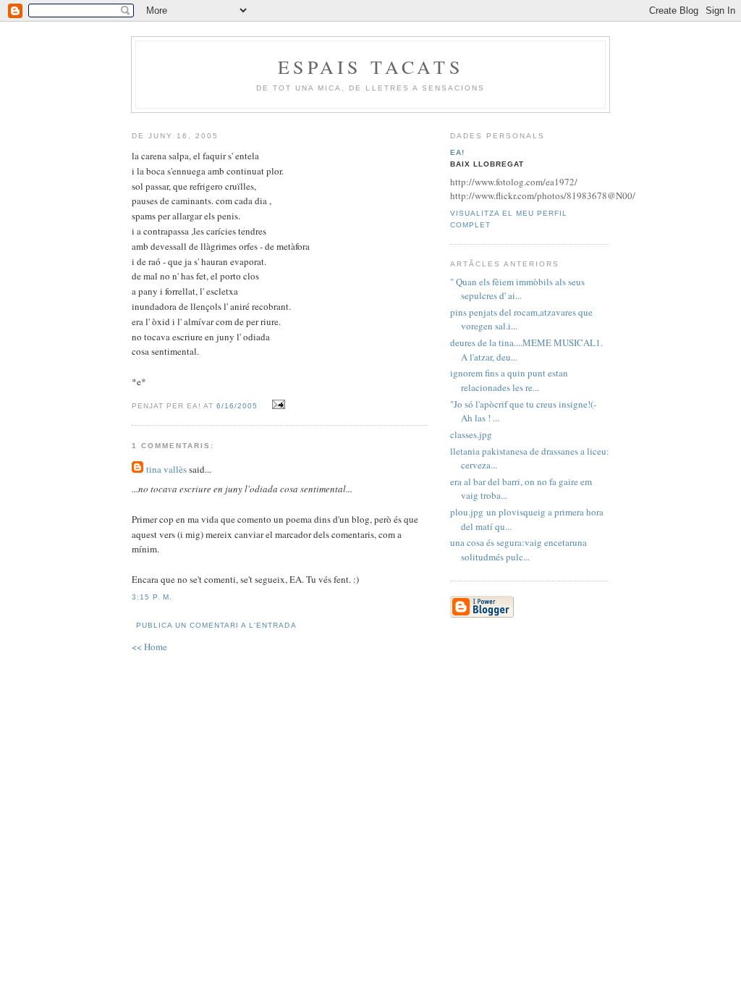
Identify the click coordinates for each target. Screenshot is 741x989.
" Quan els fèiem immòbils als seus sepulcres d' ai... (517, 289)
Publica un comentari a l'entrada (216, 625)
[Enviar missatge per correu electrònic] (276, 404)
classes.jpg (472, 434)
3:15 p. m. (152, 597)
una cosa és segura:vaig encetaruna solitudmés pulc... (518, 549)
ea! (457, 152)
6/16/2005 (237, 406)
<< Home (149, 646)
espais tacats (370, 66)
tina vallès (166, 469)
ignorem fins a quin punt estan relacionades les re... (509, 380)
